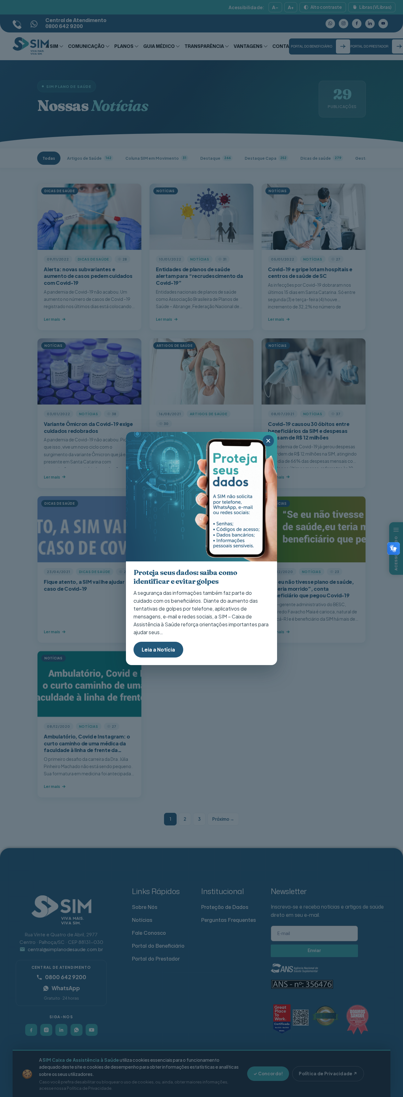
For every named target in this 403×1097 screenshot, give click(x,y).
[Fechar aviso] (268, 440)
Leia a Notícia (158, 649)
